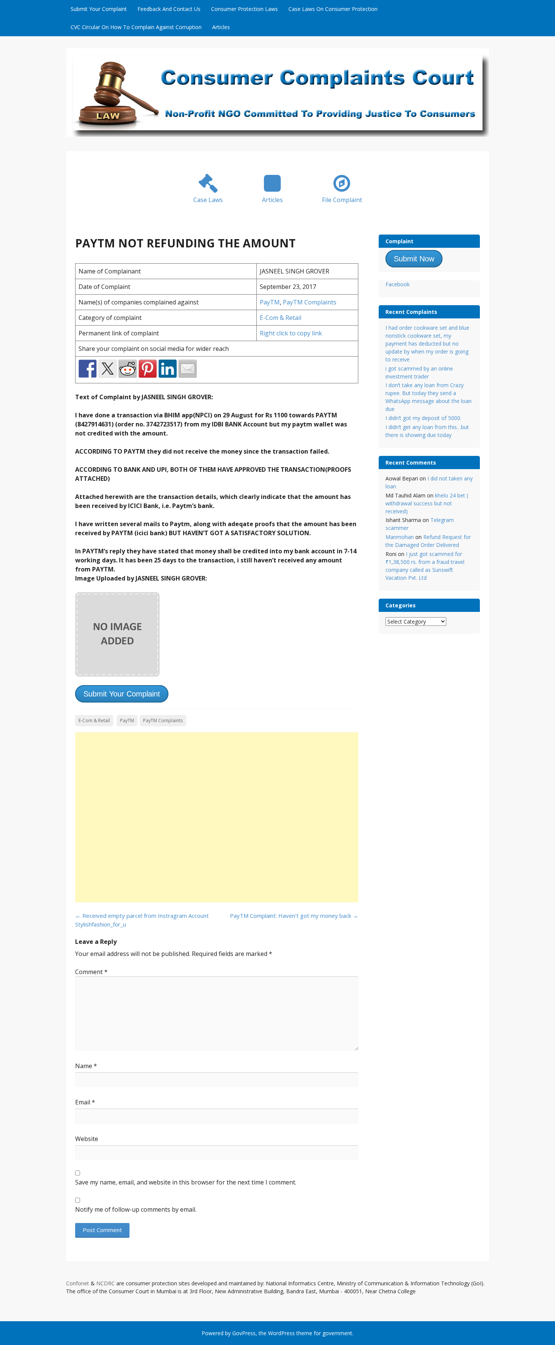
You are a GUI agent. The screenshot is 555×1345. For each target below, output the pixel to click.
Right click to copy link (291, 333)
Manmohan (399, 536)
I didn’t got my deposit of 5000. (423, 418)
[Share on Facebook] (88, 369)
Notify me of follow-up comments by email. (135, 1209)
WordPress (281, 1333)
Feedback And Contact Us (168, 8)
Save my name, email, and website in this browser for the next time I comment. (185, 1182)
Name (86, 1066)
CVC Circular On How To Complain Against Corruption (136, 27)
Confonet (77, 1283)
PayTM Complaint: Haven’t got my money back (294, 915)
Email (85, 1102)
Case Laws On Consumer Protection (333, 8)
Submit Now (414, 259)
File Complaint (342, 200)
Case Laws (208, 200)
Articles (221, 27)
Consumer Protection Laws (244, 8)
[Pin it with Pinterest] (148, 369)
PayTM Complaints (309, 302)
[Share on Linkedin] (168, 369)
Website (86, 1139)
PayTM (270, 302)
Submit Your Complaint (99, 8)
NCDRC (105, 1283)
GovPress (244, 1333)
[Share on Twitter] (108, 369)
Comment (91, 972)
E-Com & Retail (280, 317)
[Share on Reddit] (128, 369)
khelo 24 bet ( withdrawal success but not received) (426, 503)
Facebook (397, 284)
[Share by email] (188, 369)
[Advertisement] (216, 817)
